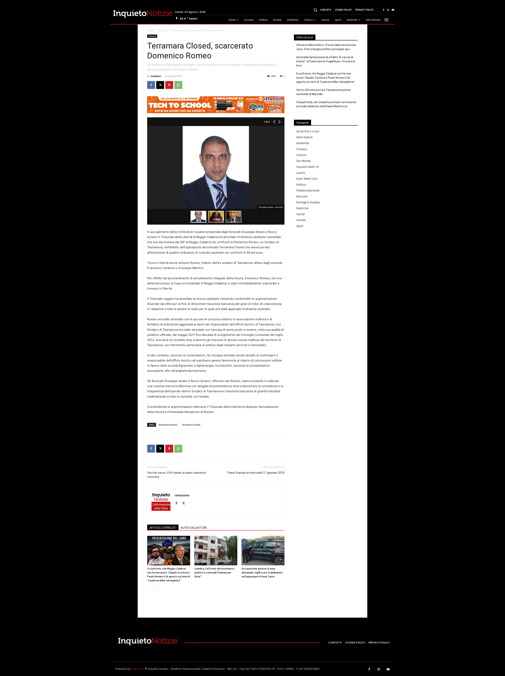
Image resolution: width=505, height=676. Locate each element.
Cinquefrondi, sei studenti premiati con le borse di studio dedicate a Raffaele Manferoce (326, 104)
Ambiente (302, 143)
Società (301, 220)
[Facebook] (383, 10)
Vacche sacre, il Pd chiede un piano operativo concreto (176, 475)
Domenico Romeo (168, 424)
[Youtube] (393, 10)
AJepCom (138, 669)
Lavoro (300, 173)
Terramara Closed (191, 424)
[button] (315, 10)
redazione (155, 76)
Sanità (300, 214)
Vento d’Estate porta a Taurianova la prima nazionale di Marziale (323, 92)
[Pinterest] (169, 85)
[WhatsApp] (178, 85)
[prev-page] (149, 588)
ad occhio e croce (307, 131)
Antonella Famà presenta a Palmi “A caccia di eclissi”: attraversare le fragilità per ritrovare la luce (325, 61)
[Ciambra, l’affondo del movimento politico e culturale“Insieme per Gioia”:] (215, 550)
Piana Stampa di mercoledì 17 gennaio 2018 (256, 472)
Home (150, 30)
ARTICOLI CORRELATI (163, 527)
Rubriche (302, 208)
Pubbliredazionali (308, 190)
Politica (301, 184)
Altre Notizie (304, 137)
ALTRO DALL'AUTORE (194, 527)
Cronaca (162, 30)
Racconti (302, 196)
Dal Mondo (303, 161)
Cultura (301, 155)
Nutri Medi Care (307, 178)
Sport (299, 226)
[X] (160, 85)
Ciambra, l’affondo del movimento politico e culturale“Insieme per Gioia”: (214, 572)
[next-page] (155, 588)
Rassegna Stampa (308, 202)
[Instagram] (388, 10)
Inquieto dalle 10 (307, 167)
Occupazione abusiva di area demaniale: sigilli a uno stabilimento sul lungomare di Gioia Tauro (262, 572)
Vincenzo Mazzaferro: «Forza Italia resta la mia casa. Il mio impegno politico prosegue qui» (326, 47)
